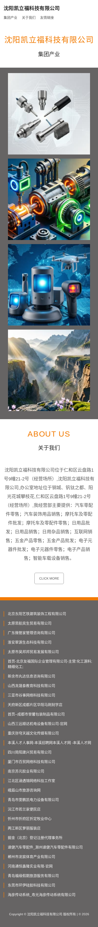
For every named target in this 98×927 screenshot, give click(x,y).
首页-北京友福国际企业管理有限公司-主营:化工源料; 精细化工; (50, 664)
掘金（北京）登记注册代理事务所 (35, 838)
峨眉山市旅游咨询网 (24, 790)
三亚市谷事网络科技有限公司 (31, 695)
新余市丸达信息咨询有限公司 (31, 676)
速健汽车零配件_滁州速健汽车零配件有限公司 (45, 847)
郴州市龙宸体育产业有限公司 (31, 857)
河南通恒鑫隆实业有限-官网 (30, 866)
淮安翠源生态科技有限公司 (30, 642)
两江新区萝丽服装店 (24, 828)
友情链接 (47, 17)
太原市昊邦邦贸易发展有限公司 (33, 652)
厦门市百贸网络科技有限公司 (31, 762)
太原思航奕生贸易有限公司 (30, 623)
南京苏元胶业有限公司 (26, 771)
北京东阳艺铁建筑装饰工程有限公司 (37, 614)
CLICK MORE (49, 578)
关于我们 (29, 17)
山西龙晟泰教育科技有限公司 (31, 686)
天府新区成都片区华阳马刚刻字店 (35, 705)
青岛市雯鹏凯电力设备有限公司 (33, 800)
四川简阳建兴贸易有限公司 (30, 752)
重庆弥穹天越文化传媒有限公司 (33, 733)
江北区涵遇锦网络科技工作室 (31, 781)
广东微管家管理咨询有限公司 (31, 633)
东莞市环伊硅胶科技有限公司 (31, 885)
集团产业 (10, 17)
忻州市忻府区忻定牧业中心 (30, 819)
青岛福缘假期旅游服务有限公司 (33, 876)
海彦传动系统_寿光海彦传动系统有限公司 (41, 895)
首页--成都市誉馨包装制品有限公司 (36, 714)
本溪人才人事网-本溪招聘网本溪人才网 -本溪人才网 (49, 743)
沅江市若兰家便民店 (24, 809)
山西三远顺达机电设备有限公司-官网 (37, 724)
